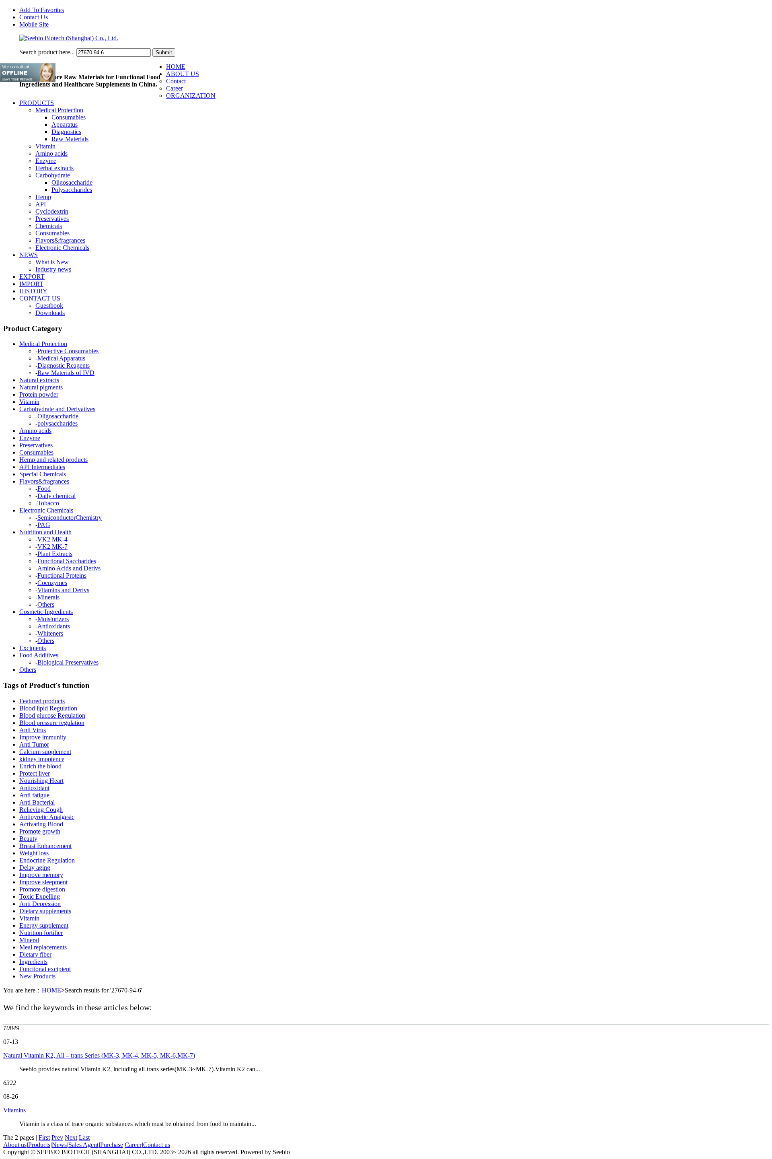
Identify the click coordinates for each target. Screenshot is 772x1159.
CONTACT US (39, 298)
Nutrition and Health (45, 532)
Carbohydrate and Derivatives (57, 409)
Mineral (29, 940)
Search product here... (47, 52)
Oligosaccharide (71, 182)
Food (44, 488)
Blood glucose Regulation (52, 715)
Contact (176, 81)
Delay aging (34, 867)
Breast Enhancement (45, 845)
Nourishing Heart (41, 780)
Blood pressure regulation (51, 722)
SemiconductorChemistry (69, 517)
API (40, 204)
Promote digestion (42, 889)
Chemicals (48, 225)
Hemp (43, 197)
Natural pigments (41, 387)
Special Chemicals (42, 474)
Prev (57, 1137)
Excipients (32, 647)
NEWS (28, 254)
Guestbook (49, 305)
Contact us (156, 1144)
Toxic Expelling (39, 896)
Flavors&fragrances (60, 240)
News (59, 1144)
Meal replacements (43, 947)
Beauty (28, 838)
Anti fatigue (34, 795)
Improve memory (41, 874)
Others (45, 604)
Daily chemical (56, 495)
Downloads (50, 312)
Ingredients (33, 961)
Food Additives (38, 655)
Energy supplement (43, 925)
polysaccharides (57, 423)
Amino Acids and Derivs (69, 568)
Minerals (48, 597)
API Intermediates (42, 466)
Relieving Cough (41, 809)
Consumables (68, 117)
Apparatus (64, 124)
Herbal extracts (54, 168)
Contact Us (33, 17)
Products (39, 1144)
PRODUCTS (36, 102)
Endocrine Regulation (47, 860)
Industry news (53, 269)
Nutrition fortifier (41, 932)
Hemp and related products (53, 459)
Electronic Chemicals (62, 247)
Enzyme (45, 160)
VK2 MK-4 (52, 539)
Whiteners (50, 633)
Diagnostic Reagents (63, 365)
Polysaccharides (71, 189)
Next (71, 1137)
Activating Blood (41, 824)
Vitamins (14, 1110)
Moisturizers (53, 619)
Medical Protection (59, 110)
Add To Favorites (41, 9)
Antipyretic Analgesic (46, 816)
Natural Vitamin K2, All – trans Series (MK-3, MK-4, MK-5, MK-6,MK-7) (99, 1055)
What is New (52, 262)
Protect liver (34, 773)
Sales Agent (83, 1144)
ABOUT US (182, 73)
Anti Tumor (34, 744)
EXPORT (32, 276)
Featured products (42, 701)
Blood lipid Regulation (48, 708)
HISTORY (33, 291)
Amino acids (51, 153)
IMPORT (31, 283)
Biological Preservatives (68, 662)
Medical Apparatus (61, 358)
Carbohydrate (52, 175)
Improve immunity (42, 737)
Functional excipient (45, 968)
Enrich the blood (40, 766)
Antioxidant (34, 787)
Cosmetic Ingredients (46, 611)
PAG (43, 524)
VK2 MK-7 (52, 546)
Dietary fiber (35, 954)
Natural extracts (39, 380)
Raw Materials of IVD (65, 372)
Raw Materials (69, 139)
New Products (37, 976)
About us (15, 1144)
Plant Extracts (54, 553)
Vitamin (45, 146)
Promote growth (39, 831)
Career (174, 88)
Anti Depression (40, 903)
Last (84, 1137)
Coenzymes (52, 582)
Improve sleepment (43, 882)
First (44, 1137)
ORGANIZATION (191, 95)
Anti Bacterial (37, 802)
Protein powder (38, 394)
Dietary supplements (45, 911)
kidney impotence (41, 759)
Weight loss (34, 853)
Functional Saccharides (66, 561)
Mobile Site (34, 24)
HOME (175, 66)
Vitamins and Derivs (63, 590)
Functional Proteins (61, 575)
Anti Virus (32, 730)
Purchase (111, 1144)
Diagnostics (66, 131)
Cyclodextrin (51, 211)
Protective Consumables (68, 351)
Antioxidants (53, 626)
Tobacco (48, 503)
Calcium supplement (45, 751)
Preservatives (52, 218)
